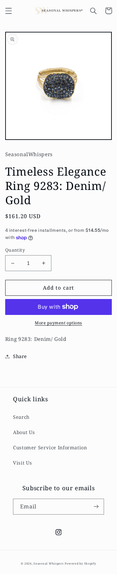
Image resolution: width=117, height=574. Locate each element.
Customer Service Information (50, 447)
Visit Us (22, 462)
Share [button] (20, 356)
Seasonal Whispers (48, 564)
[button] (8, 10)
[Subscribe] (96, 507)
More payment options (58, 323)
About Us (24, 432)
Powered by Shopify (80, 564)
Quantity (15, 250)
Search (21, 417)
